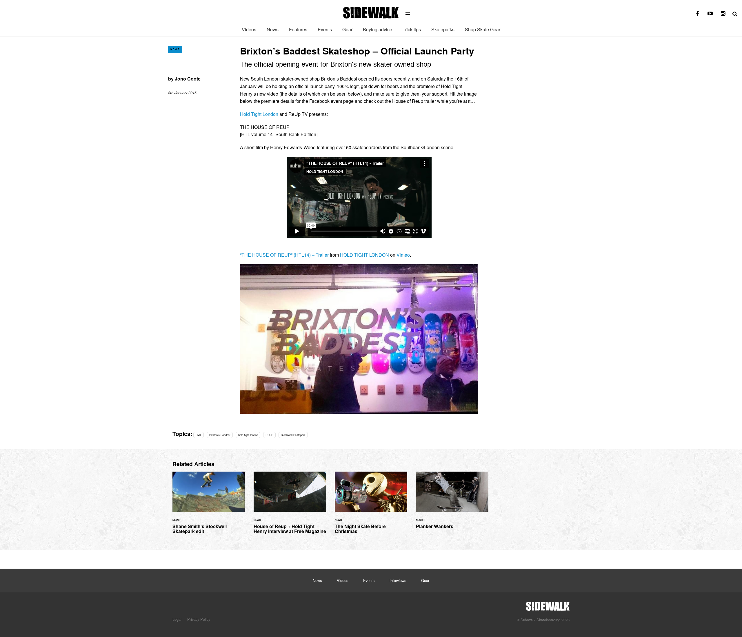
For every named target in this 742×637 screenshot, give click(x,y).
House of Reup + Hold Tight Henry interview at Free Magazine (290, 506)
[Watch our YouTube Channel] (710, 14)
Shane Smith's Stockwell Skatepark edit (208, 506)
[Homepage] (548, 604)
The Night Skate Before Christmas (371, 506)
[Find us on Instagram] (723, 14)
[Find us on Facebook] (697, 14)
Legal (176, 619)
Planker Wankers (452, 504)
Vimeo (403, 254)
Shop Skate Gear (482, 29)
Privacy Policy (198, 619)
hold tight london (248, 435)
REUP (269, 435)
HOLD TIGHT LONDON (364, 254)
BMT (198, 435)
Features (298, 29)
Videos (249, 29)
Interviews (398, 580)
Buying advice (377, 29)
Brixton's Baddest (219, 435)
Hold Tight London (259, 114)
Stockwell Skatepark (293, 435)
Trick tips (412, 29)
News (273, 29)
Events (325, 29)
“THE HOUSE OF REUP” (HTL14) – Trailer (284, 254)
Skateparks (442, 29)
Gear (347, 29)
